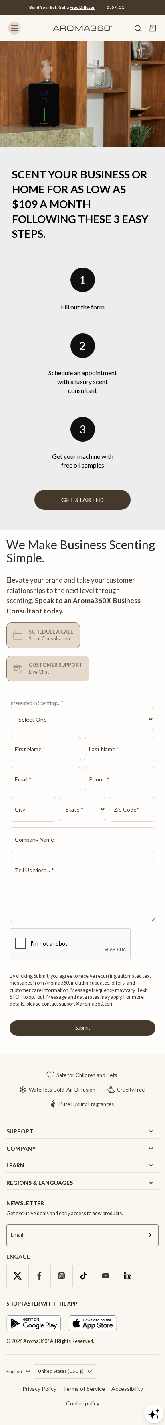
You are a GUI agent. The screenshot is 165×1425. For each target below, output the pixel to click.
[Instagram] (61, 1276)
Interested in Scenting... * (36, 703)
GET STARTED (82, 499)
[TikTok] (83, 1276)
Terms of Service (84, 1388)
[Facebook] (39, 1276)
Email (17, 1235)
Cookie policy (82, 1403)
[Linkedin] (128, 1276)
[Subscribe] (148, 1235)
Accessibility (127, 1388)
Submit (82, 1028)
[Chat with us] (153, 1413)
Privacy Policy (39, 1388)
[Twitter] (17, 1276)
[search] (138, 28)
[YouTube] (106, 1276)
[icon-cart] (153, 28)
